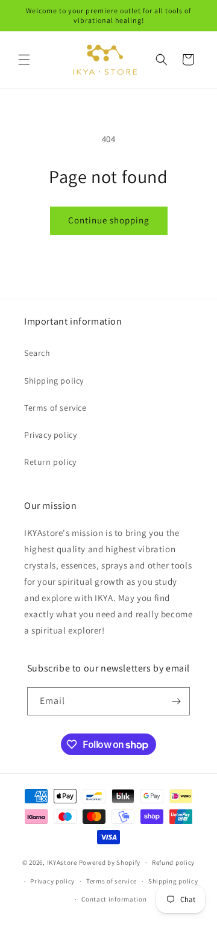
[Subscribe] (176, 701)
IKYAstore (62, 862)
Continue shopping (108, 220)
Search (37, 352)
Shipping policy (54, 380)
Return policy (50, 461)
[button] (24, 59)
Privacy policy (50, 434)
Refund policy (173, 862)
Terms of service (55, 407)
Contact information (113, 899)
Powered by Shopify (110, 862)
